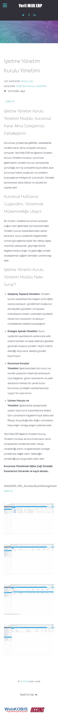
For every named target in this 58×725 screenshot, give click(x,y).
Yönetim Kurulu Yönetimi (31, 86)
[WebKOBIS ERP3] (15, 709)
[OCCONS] (37, 709)
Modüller (27, 81)
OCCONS (24, 681)
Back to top (27, 694)
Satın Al (10, 101)
